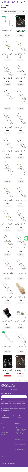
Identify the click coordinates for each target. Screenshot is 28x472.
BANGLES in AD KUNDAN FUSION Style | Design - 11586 (7, 30)
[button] (17, 2)
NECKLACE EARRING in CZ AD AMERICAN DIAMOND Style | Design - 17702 (20, 30)
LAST (25, 380)
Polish (3, 7)
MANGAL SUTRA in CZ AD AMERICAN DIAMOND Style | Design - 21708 (7, 54)
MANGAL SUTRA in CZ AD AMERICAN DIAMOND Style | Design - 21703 (20, 103)
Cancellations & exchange (13, 454)
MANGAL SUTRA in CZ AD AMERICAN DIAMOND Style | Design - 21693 (20, 224)
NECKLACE (3, 430)
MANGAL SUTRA (6, 53)
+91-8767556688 (21, 444)
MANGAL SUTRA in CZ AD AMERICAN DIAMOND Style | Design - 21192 (20, 346)
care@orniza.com (21, 449)
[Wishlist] (11, 29)
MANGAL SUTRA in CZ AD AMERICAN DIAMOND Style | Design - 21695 (20, 200)
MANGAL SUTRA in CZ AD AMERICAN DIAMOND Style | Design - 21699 (20, 151)
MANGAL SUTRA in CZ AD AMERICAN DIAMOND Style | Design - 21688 (7, 297)
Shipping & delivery (5, 456)
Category (6, 5)
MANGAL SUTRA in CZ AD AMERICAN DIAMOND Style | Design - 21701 (20, 127)
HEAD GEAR (3, 434)
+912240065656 (22, 446)
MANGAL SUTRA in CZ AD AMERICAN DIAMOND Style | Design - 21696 (7, 200)
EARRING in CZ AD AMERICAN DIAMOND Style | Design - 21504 (7, 322)
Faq (21, 454)
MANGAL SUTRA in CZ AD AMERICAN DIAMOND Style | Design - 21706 (7, 78)
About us (3, 454)
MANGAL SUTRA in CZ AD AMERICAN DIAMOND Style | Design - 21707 (20, 54)
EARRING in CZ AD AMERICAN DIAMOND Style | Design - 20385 (20, 370)
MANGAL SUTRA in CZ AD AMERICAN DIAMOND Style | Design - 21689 (20, 273)
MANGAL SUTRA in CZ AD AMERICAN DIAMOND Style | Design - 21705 (20, 78)
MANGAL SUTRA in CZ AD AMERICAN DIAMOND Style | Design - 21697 (20, 176)
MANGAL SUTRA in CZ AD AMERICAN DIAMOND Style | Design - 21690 (7, 273)
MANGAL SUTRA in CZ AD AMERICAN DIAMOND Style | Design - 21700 (7, 151)
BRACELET (19, 296)
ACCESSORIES (4, 436)
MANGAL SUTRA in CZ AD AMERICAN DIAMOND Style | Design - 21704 (7, 103)
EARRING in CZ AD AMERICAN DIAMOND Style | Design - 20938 (7, 370)
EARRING (6, 320)
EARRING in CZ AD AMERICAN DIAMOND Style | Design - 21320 (20, 322)
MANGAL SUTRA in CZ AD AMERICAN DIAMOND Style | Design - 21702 (7, 127)
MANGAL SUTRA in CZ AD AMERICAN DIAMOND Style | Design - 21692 (7, 249)
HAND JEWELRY (4, 432)
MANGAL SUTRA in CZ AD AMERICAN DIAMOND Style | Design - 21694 (7, 224)
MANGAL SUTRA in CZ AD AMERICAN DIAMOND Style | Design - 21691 (20, 249)
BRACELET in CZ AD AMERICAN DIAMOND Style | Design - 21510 (20, 297)
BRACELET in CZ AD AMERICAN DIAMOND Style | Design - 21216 (7, 346)
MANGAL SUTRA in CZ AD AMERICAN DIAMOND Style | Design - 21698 (7, 176)
